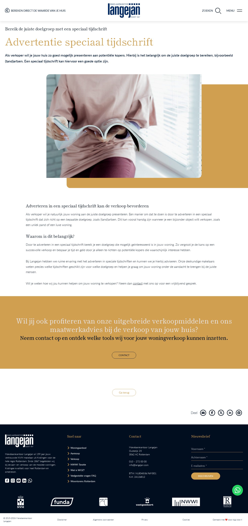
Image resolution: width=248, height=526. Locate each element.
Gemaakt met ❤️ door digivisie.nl (227, 519)
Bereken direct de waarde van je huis (38, 10)
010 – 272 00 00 (138, 461)
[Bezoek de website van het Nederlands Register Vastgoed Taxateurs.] (227, 501)
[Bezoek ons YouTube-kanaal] (19, 481)
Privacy (145, 519)
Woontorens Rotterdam (83, 481)
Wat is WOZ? (78, 470)
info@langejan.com (138, 465)
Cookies (186, 519)
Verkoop (75, 459)
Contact (124, 355)
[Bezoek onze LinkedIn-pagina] (24, 481)
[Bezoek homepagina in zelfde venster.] (19, 441)
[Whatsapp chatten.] (237, 490)
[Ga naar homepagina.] (124, 10)
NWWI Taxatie (78, 464)
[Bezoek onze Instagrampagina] (13, 481)
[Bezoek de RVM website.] (103, 502)
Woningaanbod (78, 447)
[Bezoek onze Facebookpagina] (7, 481)
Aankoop (75, 453)
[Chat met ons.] (30, 481)
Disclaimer (62, 519)
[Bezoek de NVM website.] (20, 501)
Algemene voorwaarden (103, 519)
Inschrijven (205, 476)
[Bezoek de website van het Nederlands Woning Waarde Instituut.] (186, 502)
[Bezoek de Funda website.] (61, 502)
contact (138, 283)
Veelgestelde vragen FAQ (83, 475)
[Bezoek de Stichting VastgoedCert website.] (144, 502)
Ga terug (124, 392)
